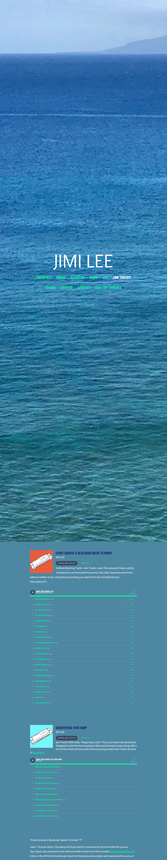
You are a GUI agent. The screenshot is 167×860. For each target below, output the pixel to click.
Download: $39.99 (66, 563)
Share (87, 563)
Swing (61, 278)
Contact (83, 288)
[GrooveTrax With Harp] (41, 736)
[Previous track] (133, 591)
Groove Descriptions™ (122, 852)
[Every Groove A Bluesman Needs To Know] (41, 561)
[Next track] (136, 591)
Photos (66, 288)
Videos (51, 288)
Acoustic (77, 278)
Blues (93, 278)
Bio (105, 278)
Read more (38, 753)
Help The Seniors (108, 288)
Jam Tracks (122, 278)
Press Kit (43, 278)
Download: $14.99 (66, 738)
